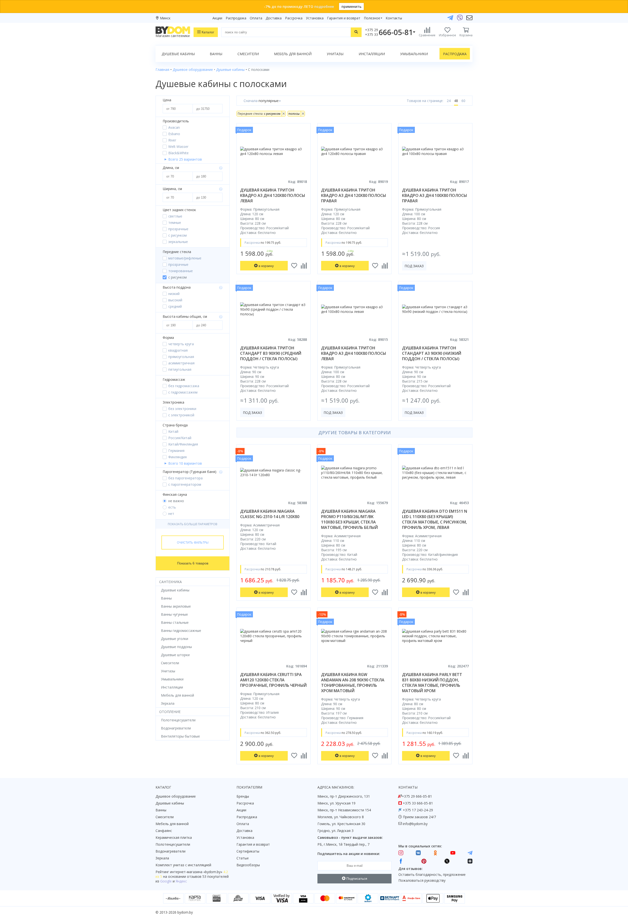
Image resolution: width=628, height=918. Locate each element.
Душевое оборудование (176, 796)
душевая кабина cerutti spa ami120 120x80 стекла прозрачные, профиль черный (273, 680)
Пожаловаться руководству (421, 880)
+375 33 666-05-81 (418, 803)
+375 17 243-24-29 (418, 810)
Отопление (170, 711)
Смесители (248, 53)
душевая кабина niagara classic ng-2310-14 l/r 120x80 (269, 514)
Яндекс (181, 881)
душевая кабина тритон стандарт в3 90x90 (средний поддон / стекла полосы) (270, 353)
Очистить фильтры (193, 542)
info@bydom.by (415, 823)
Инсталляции (372, 53)
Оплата (256, 18)
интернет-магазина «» (196, 871)
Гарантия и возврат (343, 18)
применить (351, 6)
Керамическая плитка (174, 837)
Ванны (216, 53)
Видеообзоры (248, 865)
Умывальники (414, 53)
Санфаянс (164, 830)
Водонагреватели (170, 851)
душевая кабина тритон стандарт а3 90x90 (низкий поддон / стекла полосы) (431, 353)
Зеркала (162, 858)
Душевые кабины (178, 53)
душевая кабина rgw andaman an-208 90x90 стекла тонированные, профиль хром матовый (352, 682)
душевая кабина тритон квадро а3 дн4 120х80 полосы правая (353, 195)
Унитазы (335, 53)
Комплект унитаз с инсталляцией (183, 865)
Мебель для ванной (293, 53)
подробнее (324, 6)
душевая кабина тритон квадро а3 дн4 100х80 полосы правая (434, 195)
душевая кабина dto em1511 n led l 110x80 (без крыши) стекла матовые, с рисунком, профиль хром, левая (434, 519)
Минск (165, 18)
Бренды (242, 796)
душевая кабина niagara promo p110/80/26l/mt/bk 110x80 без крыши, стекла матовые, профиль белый (349, 519)
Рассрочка (293, 18)
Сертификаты (247, 851)
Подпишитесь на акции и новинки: (348, 853)
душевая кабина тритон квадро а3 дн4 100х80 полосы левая (353, 353)
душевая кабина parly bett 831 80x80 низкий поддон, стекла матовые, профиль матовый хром (432, 682)
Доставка (274, 18)
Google (166, 881)
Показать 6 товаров (192, 563)
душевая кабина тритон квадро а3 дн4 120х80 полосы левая (272, 195)
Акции (217, 18)
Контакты (394, 18)
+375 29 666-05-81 (417, 796)
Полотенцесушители (173, 844)
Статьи (242, 858)
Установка (315, 18)
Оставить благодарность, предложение (432, 874)
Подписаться (356, 878)
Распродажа (236, 18)
